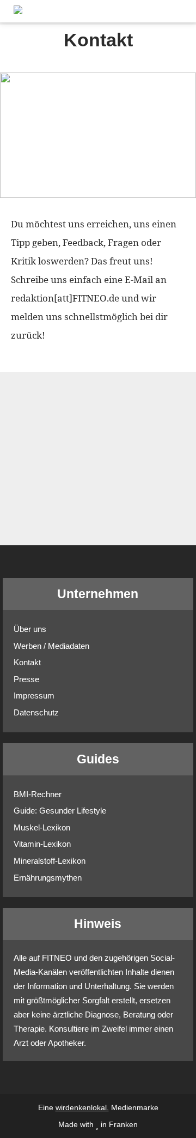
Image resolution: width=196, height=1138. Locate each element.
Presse (26, 679)
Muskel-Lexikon (42, 827)
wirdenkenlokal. (82, 1108)
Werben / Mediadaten (51, 646)
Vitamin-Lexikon (42, 843)
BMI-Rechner (38, 794)
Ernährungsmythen (48, 877)
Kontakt (27, 662)
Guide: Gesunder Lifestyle (60, 810)
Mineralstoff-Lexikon (49, 860)
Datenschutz (36, 712)
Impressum (34, 695)
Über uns (30, 629)
